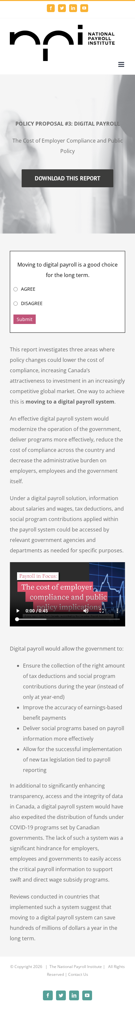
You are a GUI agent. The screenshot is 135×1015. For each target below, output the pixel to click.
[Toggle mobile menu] (121, 64)
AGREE (28, 289)
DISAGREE (32, 303)
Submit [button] (24, 319)
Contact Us (78, 974)
